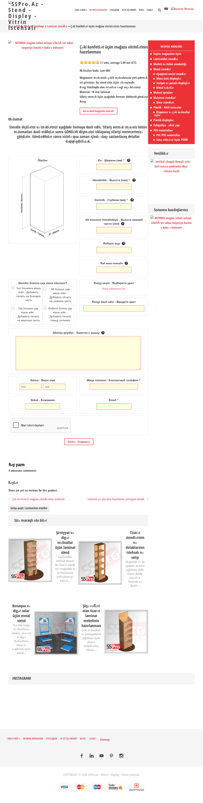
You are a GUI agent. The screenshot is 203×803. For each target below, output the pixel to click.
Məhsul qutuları (163, 92)
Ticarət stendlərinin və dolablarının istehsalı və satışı (135, 545)
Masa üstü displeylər (168, 78)
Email (113, 400)
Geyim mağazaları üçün (167, 54)
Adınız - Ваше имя (42, 380)
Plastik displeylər (163, 120)
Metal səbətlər (165, 87)
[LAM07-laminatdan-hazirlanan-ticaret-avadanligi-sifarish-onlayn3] (13, 531)
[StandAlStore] (82, 756)
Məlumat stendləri (164, 98)
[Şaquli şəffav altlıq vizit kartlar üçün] (171, 166)
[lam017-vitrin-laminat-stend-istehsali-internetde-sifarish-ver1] (142, 604)
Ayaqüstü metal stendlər (171, 73)
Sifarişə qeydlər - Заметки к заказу (76, 332)
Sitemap (105, 739)
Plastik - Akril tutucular (167, 107)
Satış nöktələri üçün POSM (172, 139)
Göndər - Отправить (79, 442)
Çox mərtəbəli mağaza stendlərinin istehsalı (38, 499)
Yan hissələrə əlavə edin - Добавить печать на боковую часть (28, 294)
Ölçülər (42, 160)
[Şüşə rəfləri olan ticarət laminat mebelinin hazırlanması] (126, 631)
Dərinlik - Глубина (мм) (111, 199)
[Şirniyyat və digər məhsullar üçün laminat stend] (30, 560)
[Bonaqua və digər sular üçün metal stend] (56, 633)
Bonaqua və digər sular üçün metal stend (21, 613)
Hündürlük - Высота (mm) (111, 180)
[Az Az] (166, 8)
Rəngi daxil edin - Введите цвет (114, 301)
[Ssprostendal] (111, 756)
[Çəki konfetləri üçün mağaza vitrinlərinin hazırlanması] (171, 222)
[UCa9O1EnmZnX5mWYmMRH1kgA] (101, 756)
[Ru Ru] (182, 8)
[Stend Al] (92, 756)
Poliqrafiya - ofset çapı (166, 125)
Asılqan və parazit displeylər (173, 83)
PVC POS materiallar (168, 135)
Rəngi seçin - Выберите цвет (114, 283)
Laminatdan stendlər (165, 59)
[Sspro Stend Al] (121, 756)
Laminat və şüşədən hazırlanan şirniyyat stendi (116, 499)
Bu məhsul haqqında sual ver (98, 111)
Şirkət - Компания (43, 400)
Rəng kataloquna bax (113, 288)
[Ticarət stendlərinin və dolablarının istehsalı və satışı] (100, 562)
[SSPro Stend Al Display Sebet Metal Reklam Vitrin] (31, 15)
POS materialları (163, 130)
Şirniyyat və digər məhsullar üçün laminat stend (65, 542)
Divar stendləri (165, 102)
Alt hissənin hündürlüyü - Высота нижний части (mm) (114, 221)
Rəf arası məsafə (112, 263)
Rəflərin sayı (112, 243)
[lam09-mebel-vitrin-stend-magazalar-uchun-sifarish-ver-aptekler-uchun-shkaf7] (83, 531)
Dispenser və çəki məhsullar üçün (172, 114)
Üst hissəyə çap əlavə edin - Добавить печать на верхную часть (28, 314)
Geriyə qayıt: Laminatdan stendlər (29, 508)
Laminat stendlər (57, 26)
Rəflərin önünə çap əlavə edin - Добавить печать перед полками (60, 314)
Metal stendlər (162, 69)
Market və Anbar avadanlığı (169, 64)
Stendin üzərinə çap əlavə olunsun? (42, 283)
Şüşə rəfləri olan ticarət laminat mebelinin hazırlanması (91, 615)
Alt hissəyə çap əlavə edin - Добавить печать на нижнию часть (60, 295)
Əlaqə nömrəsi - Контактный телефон (113, 380)
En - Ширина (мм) (111, 160)
